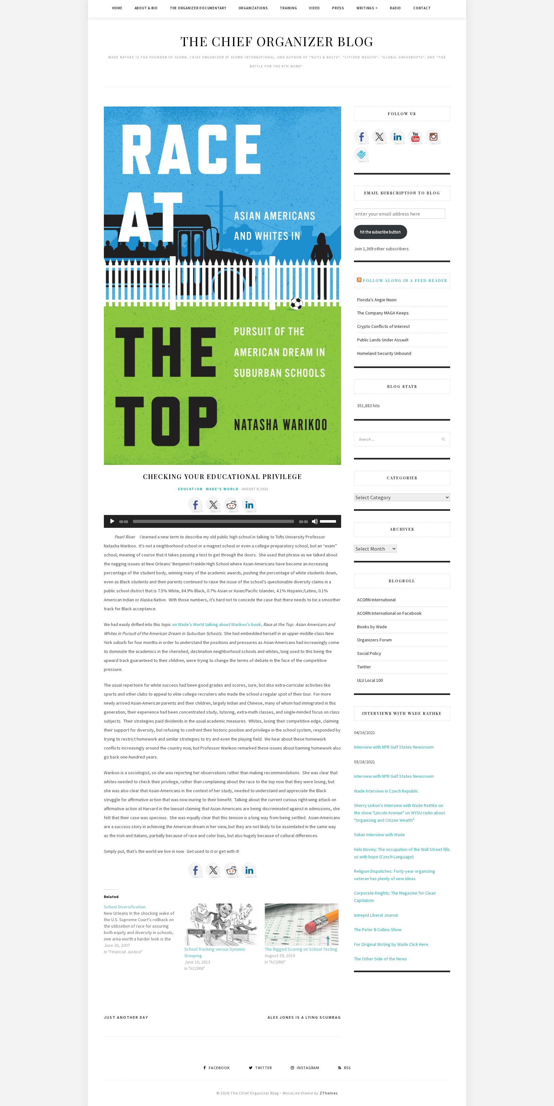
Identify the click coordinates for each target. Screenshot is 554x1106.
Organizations (253, 8)
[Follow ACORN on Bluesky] (361, 154)
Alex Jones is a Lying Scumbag (304, 1017)
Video (314, 8)
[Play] (112, 521)
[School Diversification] (144, 929)
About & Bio (146, 8)
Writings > (367, 8)
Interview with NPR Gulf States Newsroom (394, 747)
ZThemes (329, 1093)
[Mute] (315, 521)
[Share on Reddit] (231, 504)
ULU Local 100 (370, 680)
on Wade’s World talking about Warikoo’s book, (217, 624)
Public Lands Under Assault (382, 340)
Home (117, 8)
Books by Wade (372, 627)
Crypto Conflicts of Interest (383, 326)
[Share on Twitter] (213, 504)
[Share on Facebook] (195, 504)
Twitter (364, 667)
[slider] (329, 521)
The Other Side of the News (380, 959)
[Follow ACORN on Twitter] (379, 136)
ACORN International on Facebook (389, 613)
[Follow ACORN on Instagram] (433, 136)
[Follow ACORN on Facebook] (361, 136)
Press (338, 8)
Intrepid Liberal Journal (376, 915)
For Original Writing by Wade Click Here (391, 944)
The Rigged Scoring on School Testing (301, 949)
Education (190, 489)
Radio (395, 8)
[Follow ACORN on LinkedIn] (397, 136)
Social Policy (369, 653)
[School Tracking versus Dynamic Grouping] (221, 925)
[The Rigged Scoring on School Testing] (302, 925)
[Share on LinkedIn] (249, 504)
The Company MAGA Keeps (383, 313)
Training (288, 8)
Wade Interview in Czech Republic (386, 791)
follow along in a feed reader (405, 280)
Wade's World (222, 489)
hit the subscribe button (380, 232)
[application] (222, 521)
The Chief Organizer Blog (277, 40)
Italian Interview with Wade (379, 834)
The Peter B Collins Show (377, 929)
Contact (422, 8)
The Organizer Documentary (198, 8)
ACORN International (376, 600)
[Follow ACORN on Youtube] (415, 136)
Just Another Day (126, 1017)
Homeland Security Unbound (384, 353)
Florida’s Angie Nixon (377, 300)
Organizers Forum (374, 640)
